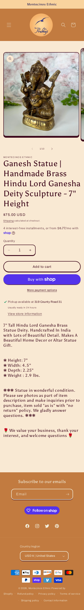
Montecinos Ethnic (39, 588)
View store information (25, 313)
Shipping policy (30, 600)
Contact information (55, 600)
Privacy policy (47, 593)
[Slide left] (32, 149)
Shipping (8, 220)
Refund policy (25, 593)
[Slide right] (52, 149)
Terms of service (70, 593)
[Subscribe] (68, 494)
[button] (9, 25)
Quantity (9, 241)
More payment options (42, 290)
